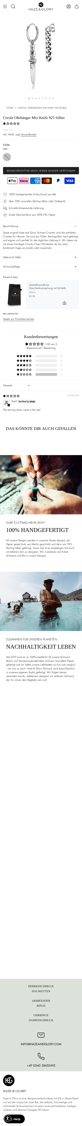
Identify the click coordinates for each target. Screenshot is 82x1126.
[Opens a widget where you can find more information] (14, 1119)
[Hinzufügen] (64, 303)
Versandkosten (29, 134)
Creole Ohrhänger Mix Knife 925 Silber (42, 108)
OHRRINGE (41, 1015)
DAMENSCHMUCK (41, 1020)
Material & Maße (12, 257)
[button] (13, 6)
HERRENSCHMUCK (41, 986)
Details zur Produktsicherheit (18, 319)
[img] (11, 396)
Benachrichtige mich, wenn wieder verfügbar (41, 170)
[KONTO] (68, 6)
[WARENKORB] (76, 6)
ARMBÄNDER (41, 1000)
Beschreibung (10, 226)
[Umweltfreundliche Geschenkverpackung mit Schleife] (14, 294)
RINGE (41, 1005)
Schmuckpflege (11, 266)
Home (10, 108)
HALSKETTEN (41, 991)
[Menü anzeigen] (5, 6)
